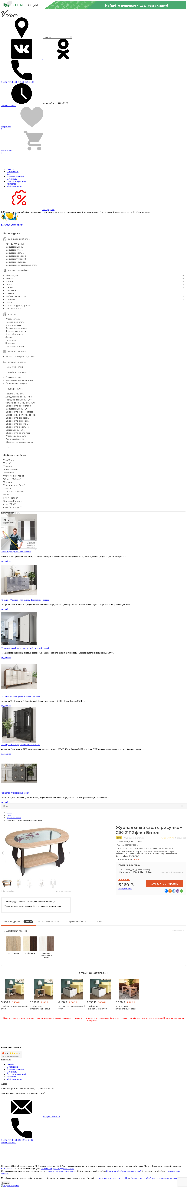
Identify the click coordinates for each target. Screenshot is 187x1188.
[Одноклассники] (170, 891)
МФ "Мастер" (10, 498)
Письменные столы (14, 322)
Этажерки (10, 343)
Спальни (9, 293)
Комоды (9, 281)
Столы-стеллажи (13, 325)
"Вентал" (7, 466)
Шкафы (9, 278)
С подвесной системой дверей (20, 415)
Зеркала (9, 337)
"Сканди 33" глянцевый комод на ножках (20, 696)
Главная (10, 169)
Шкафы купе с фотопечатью (19, 442)
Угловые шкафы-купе (15, 436)
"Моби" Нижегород (14, 475)
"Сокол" (7, 488)
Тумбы (8, 284)
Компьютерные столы (16, 328)
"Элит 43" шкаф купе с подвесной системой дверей (25, 648)
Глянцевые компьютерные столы (21, 265)
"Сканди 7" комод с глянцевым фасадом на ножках (25, 600)
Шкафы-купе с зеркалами (18, 406)
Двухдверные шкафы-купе (18, 397)
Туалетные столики (15, 346)
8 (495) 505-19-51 (9, 1140)
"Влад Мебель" (11, 469)
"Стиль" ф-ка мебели (14, 491)
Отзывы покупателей (17, 181)
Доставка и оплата (15, 176)
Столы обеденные (14, 334)
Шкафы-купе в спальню (17, 427)
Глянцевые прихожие (15, 256)
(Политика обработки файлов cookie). (123, 1171)
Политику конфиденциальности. (61, 1171)
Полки (8, 302)
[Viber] (177, 891)
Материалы (12, 179)
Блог (9, 174)
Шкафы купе (11, 275)
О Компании (12, 171)
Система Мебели (12, 501)
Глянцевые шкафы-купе (17, 409)
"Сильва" (7, 482)
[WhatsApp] (181, 891)
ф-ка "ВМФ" (9, 504)
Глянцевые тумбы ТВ (15, 259)
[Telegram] (174, 891)
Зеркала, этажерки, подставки (20, 356)
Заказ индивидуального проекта (16, 551)
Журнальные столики (15, 331)
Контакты (11, 184)
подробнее (6, 561)
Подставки (10, 340)
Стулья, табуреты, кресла (17, 305)
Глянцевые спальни (14, 253)
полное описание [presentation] (49, 921)
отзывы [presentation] (97, 921)
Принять (5, 1183)
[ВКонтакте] (166, 891)
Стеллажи (10, 299)
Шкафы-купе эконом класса (19, 412)
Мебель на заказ (14, 186)
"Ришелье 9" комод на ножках (15, 793)
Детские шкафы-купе (16, 383)
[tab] (18, 922)
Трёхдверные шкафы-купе (18, 400)
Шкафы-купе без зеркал (17, 418)
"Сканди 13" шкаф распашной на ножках (20, 744)
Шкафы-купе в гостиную (17, 424)
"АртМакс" (8, 460)
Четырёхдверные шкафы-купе (20, 403)
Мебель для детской (15, 296)
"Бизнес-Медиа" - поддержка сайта (57, 1168)
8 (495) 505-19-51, (9, 82)
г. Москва (47, 37)
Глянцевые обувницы (15, 262)
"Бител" (7, 463)
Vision (6, 494)
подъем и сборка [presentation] (76, 921)
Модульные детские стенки (19, 380)
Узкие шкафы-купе (14, 439)
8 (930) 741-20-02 (26, 82)
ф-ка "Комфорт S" (12, 507)
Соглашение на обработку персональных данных (154, 1178)
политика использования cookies (113, 1178)
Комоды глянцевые (14, 244)
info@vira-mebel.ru (51, 1116)
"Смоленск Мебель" (14, 485)
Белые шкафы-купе (15, 430)
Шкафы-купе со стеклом (17, 433)
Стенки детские (13, 377)
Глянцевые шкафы (14, 247)
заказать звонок (8, 105)
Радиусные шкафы (14, 394)
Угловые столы (12, 319)
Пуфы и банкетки (14, 367)
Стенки (9, 287)
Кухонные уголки (13, 308)
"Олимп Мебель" (12, 479)
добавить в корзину (164, 883)
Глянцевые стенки (14, 250)
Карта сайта (6, 1168)
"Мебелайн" (9, 472)
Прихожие (10, 290)
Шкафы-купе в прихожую (18, 421)
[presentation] (3, 853)
